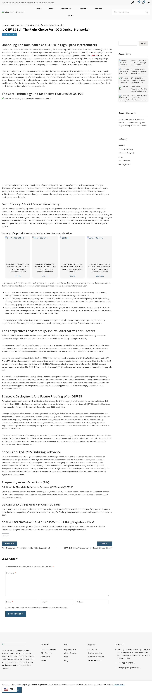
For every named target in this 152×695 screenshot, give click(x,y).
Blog (66, 660)
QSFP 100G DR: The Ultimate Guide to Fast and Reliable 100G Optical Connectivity (139, 72)
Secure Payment (94, 660)
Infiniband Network (126, 153)
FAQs (66, 657)
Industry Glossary (126, 149)
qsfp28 (5, 535)
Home (39, 9)
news (121, 157)
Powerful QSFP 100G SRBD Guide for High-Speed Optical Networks (138, 63)
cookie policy (119, 684)
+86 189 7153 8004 (126, 663)
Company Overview (49, 649)
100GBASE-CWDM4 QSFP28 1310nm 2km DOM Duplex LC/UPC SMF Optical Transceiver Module (17, 268)
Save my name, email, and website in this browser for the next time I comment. (38, 608)
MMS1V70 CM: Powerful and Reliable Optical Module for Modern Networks (139, 90)
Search (143, 43)
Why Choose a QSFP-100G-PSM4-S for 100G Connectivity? (26, 546)
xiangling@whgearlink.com (129, 667)
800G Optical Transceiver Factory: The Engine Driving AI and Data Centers (133, 122)
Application (45, 657)
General (122, 145)
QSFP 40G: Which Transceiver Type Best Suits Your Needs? (88, 546)
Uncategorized (125, 164)
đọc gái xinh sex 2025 (127, 119)
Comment (11, 573)
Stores (43, 660)
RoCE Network (125, 161)
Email (44, 602)
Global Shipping (70, 653)
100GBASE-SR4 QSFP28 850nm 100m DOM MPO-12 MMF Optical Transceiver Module (72, 268)
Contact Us (92, 649)
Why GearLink (46, 653)
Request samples (95, 653)
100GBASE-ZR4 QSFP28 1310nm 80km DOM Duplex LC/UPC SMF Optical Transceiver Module (99, 268)
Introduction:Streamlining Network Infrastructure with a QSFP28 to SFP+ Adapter (133, 100)
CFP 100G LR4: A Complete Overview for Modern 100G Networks (138, 81)
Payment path (70, 649)
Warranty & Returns (96, 657)
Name (9, 602)
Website (80, 602)
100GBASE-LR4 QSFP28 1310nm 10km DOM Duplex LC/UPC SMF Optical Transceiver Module (45, 268)
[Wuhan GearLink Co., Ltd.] (14, 12)
